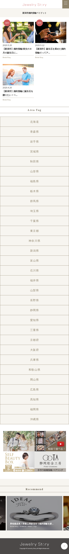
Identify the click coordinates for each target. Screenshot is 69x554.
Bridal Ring (7, 57)
